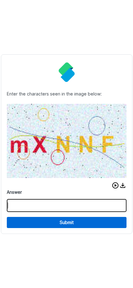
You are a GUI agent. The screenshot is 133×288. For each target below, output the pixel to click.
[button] (115, 185)
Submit (67, 222)
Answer (14, 192)
